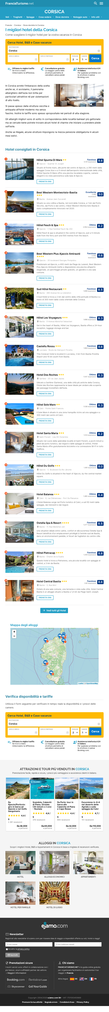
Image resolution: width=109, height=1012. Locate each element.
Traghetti (17, 17)
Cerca (95, 58)
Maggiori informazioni (17, 973)
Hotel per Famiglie (20, 907)
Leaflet (80, 683)
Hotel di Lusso (54, 907)
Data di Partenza (46, 56)
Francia (70, 973)
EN (85, 979)
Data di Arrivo (14, 56)
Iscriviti (14, 955)
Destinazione (14, 47)
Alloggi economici (54, 877)
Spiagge (30, 17)
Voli (7, 17)
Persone (75, 56)
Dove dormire (62, 17)
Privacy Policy (83, 1002)
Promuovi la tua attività (32, 1002)
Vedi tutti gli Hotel (56, 610)
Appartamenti (88, 877)
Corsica (54, 11)
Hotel (20, 877)
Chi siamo (68, 962)
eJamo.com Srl (54, 998)
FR (95, 979)
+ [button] (14, 631)
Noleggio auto (80, 17)
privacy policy (24, 949)
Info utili (95, 17)
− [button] (14, 636)
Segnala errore (51, 1002)
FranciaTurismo (19, 3)
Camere (84, 56)
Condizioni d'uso (67, 1002)
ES (76, 979)
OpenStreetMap (92, 683)
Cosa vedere (45, 17)
